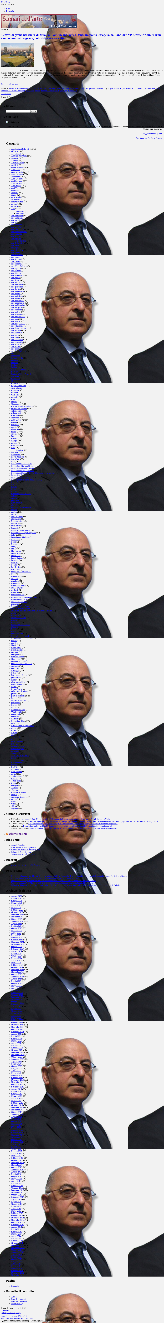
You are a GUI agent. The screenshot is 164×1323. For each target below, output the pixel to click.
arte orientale (16, 314)
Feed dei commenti (19, 1301)
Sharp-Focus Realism (20, 755)
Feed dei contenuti (18, 1299)
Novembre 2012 (17, 1275)
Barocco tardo (17, 358)
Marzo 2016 (16, 1183)
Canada (14, 381)
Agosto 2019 (16, 1089)
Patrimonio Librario (19, 675)
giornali (14, 505)
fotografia (15, 482)
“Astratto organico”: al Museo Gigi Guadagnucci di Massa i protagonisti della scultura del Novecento (52, 883)
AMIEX (14, 165)
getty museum (17, 503)
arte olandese (16, 310)
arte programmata (18, 323)
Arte (41, 88)
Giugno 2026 (16, 901)
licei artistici (16, 553)
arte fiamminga (17, 264)
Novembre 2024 (17, 944)
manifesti (15, 581)
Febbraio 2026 (17, 910)
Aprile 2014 (16, 1236)
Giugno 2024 (16, 956)
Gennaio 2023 (17, 995)
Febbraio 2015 (17, 1213)
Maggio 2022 (16, 1013)
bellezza (14, 363)
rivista (13, 730)
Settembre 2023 (17, 976)
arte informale (16, 282)
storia (13, 774)
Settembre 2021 (17, 1032)
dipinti (13, 431)
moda (13, 613)
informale (15, 523)
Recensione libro (18, 721)
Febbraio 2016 (17, 1185)
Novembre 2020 (17, 1055)
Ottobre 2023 (16, 974)
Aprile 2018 (16, 1126)
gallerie (14, 496)
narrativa (14, 643)
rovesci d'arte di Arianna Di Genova (25, 865)
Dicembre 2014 (17, 1218)
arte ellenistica (17, 250)
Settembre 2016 (17, 1169)
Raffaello (15, 719)
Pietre (13, 680)
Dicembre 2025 (17, 914)
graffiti (14, 510)
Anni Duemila (22, 88)
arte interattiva (17, 284)
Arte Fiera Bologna (19, 266)
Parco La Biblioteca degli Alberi (54, 91)
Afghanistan (16, 153)
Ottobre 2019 (16, 1084)
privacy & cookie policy (10, 1313)
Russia (14, 732)
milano (37, 91)
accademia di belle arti (20, 149)
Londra (14, 565)
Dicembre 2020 (17, 1052)
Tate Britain (16, 781)
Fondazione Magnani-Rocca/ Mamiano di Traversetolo (33, 473)
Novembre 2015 (17, 1192)
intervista (15, 528)
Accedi (14, 1297)
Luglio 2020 (16, 1064)
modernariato (16, 615)
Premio (14, 705)
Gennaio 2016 (17, 1188)
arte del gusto (16, 236)
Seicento (14, 744)
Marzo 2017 (16, 1156)
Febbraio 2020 (17, 1075)
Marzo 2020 (16, 1073)
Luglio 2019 (16, 1091)
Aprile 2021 (16, 1043)
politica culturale (96, 88)
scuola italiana (17, 742)
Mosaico (14, 627)
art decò (14, 206)
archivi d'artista (17, 202)
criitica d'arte (49, 88)
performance (16, 677)
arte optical (15, 312)
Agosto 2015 (16, 1199)
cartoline (14, 392)
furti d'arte (15, 489)
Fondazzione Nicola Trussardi (13, 91)
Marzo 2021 (16, 1045)
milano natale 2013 (19, 599)
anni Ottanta (34, 88)
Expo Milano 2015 (127, 88)
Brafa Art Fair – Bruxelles (21, 374)
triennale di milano (18, 792)
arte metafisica (17, 296)
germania (15, 500)
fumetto (14, 487)
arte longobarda (17, 291)
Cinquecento (16, 404)
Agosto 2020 (16, 1061)
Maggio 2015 (16, 1206)
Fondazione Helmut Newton (22, 468)
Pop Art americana (18, 700)
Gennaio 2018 (17, 1133)
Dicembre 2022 (17, 997)
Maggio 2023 (16, 986)
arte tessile (15, 346)
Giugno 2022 (16, 1011)
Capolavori (15, 383)
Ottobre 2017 (16, 1140)
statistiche (15, 769)
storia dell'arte (16, 776)
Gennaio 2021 (17, 1050)
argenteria (20, 211)
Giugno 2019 (16, 1094)
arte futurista (16, 273)
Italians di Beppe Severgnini (22, 852)
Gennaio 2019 (17, 1105)
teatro (13, 783)
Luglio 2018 (16, 1119)
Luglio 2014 (16, 1229)
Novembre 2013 (17, 1248)
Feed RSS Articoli (8, 1318)
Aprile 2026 (16, 905)
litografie (14, 560)
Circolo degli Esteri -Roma (22, 406)
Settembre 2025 (17, 921)
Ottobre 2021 (16, 1029)
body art (14, 372)
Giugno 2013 (16, 1259)
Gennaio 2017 (17, 1160)
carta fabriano (16, 388)
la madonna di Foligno (20, 537)
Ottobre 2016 (16, 1167)
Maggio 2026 (16, 903)
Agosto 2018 (16, 1117)
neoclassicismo (17, 650)
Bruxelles (15, 376)
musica (14, 641)
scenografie (15, 737)
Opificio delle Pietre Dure (21, 664)
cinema (14, 402)
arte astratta (15, 222)
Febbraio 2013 (17, 1268)
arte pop (14, 319)
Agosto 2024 (16, 951)
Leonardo (15, 544)
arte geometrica (17, 275)
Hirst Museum (17, 516)
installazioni (75, 88)
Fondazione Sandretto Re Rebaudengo (27, 480)
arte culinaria (16, 234)
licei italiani (15, 556)
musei (13, 631)
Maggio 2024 (16, 958)
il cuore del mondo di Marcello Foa (25, 850)
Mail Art (14, 579)
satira (13, 735)
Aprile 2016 (16, 1181)
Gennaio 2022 (17, 1022)
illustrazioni (16, 519)
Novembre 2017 (17, 1137)
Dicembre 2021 (17, 1025)
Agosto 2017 (16, 1144)
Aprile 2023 (16, 988)
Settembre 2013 (17, 1252)
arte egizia (15, 248)
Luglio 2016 (16, 1174)
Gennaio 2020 (17, 1078)
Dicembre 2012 (17, 1273)
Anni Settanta (16, 183)
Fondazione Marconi (19, 475)
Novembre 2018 (17, 1110)
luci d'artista (16, 567)
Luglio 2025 (16, 926)
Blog (8, 9)
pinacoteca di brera (19, 682)
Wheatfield (72, 91)
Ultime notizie (18, 833)
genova (14, 498)
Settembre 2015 (17, 1197)
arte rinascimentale (18, 328)
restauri (14, 723)
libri (12, 549)
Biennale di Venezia (19, 369)
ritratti (13, 728)
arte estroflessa (17, 255)
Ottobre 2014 (16, 1222)
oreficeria (15, 666)
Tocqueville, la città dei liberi (23, 854)
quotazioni (15, 714)
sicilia (13, 758)
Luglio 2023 (16, 981)
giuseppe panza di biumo (21, 507)
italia (13, 535)
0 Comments (6, 94)
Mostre (14, 629)
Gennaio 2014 (17, 1243)
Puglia (13, 707)
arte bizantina (16, 225)
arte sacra (15, 337)
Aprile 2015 (16, 1208)
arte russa (15, 335)
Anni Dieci (15, 170)
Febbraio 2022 (17, 1020)
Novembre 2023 (17, 972)
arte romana (16, 330)
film (12, 461)
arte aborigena (17, 215)
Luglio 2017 (16, 1146)
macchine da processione (21, 572)
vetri (13, 804)
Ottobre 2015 (16, 1195)
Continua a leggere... (9, 84)
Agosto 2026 (16, 896)
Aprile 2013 (16, 1264)
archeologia (16, 197)
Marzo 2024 (16, 963)
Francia (14, 484)
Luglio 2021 (16, 1036)
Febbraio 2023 (17, 992)
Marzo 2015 (16, 1211)
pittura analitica (17, 684)
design (14, 427)
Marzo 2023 (16, 990)
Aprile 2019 (16, 1098)
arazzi (13, 195)
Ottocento (15, 668)
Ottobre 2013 (16, 1250)
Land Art (84, 88)
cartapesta (15, 390)
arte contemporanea (19, 232)
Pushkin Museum (18, 709)
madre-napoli (16, 576)
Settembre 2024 (17, 949)
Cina (13, 399)
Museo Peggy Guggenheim (22, 638)
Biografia (10, 11)
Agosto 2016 (16, 1172)
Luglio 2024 (16, 953)
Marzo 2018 (16, 1128)
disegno (14, 434)
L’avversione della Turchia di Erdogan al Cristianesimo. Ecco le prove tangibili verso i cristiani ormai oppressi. (72, 824)
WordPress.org (17, 1304)
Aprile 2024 (16, 960)
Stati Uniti (15, 767)
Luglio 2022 (16, 1009)
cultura (58, 88)
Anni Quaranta (17, 179)
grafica (14, 512)
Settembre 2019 (17, 1087)
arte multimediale (18, 305)
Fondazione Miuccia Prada (22, 477)
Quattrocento (16, 712)
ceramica (14, 397)
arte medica (15, 294)
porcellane (15, 703)
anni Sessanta (16, 181)
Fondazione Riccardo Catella (148, 88)
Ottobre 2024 (16, 947)
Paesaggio (15, 670)
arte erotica (15, 252)
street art (14, 778)
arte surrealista (17, 342)
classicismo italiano (19, 408)
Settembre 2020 (17, 1059)
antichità (14, 192)
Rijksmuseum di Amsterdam (22, 726)
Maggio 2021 (16, 1041)
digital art (15, 429)
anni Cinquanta (17, 167)
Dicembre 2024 (17, 942)
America (12, 88)
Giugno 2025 (16, 928)
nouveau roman (17, 657)
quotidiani (15, 716)
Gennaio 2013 (17, 1271)
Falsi (13, 448)
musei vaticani (17, 634)
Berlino (14, 365)
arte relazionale (17, 326)
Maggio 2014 (16, 1234)
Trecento (14, 790)
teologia (14, 785)
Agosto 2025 (16, 924)
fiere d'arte (15, 459)
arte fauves (15, 261)
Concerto (15, 415)
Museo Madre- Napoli (20, 636)
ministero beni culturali (20, 608)
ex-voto (14, 443)
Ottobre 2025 (16, 919)
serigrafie (15, 751)
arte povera (15, 321)
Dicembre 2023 (17, 970)
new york (15, 654)
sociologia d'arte (17, 760)
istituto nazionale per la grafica (23, 533)
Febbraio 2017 (17, 1158)
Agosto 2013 (16, 1254)
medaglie (15, 590)
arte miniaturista (17, 300)
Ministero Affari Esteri (20, 606)
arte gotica (15, 277)
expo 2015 (15, 445)
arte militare (16, 298)
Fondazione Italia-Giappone (22, 471)
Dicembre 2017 (17, 1135)
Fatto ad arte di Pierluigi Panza (23, 847)
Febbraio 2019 (17, 1103)
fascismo (65, 88)
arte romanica (16, 333)
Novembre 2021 (17, 1027)
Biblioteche (15, 367)
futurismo (15, 491)
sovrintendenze (17, 762)
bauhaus (14, 360)
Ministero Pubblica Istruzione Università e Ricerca (31, 611)
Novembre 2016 (17, 1165)
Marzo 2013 (16, 1266)
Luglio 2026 (16, 898)
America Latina (17, 163)
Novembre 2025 (17, 917)
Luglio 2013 (16, 1257)
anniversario (16, 190)
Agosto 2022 (16, 1006)
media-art (15, 592)
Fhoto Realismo (17, 457)
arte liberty (15, 289)
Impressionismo (17, 521)
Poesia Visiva (16, 689)
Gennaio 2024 (17, 967)
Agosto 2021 (16, 1034)
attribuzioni (15, 356)
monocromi (15, 622)
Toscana (14, 788)
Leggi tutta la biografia (152, 133)
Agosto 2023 (16, 979)
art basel (14, 204)
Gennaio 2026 (17, 912)
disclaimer (5, 1310)
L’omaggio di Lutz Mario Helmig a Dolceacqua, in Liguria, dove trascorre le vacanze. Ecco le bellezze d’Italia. (65, 819)
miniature (15, 604)
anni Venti (15, 188)
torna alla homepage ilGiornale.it (14, 1316)
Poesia (14, 686)
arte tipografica (17, 349)
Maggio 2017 (16, 1151)
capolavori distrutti (18, 385)
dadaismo (15, 425)
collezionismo (16, 411)
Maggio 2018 (16, 1123)
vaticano (14, 801)
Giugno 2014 (16, 1231)
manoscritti (15, 583)
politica (14, 693)
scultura (14, 739)
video (13, 806)
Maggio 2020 (16, 1068)
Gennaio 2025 (17, 940)
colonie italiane (17, 413)
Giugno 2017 (16, 1149)
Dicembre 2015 (17, 1190)
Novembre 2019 (17, 1082)
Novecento (15, 659)
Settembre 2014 (17, 1225)
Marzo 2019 (16, 1100)
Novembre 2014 (17, 1220)
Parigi (13, 673)
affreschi (14, 151)
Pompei (14, 698)
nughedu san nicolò (19, 661)
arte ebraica (15, 245)
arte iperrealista (17, 287)
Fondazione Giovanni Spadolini (24, 466)
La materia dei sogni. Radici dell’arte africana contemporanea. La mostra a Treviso (44, 878)
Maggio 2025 (16, 930)
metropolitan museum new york (24, 597)
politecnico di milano (19, 691)
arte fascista (16, 259)
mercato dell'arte (17, 595)
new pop (14, 652)
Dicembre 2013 (17, 1245)
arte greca (15, 280)
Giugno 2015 (16, 1204)
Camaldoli (15, 379)
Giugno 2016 (16, 1176)
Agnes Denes (113, 88)
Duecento (15, 436)
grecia (13, 514)
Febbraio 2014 (17, 1241)
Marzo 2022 (16, 1018)
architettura (15, 199)
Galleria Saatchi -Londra (21, 493)
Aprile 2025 (16, 933)
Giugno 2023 (16, 983)
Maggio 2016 (16, 1179)
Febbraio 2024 (17, 965)
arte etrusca (15, 257)
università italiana (18, 797)
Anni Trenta (16, 186)
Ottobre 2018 (16, 1112)
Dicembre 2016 (17, 1163)
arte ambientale (17, 218)
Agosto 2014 (16, 1227)
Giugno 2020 (16, 1066)
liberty (13, 546)
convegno (15, 418)
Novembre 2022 (17, 999)
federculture (16, 454)
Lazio (13, 542)
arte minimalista (17, 303)
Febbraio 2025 (17, 937)
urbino (14, 799)
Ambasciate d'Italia (19, 156)
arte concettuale (17, 229)
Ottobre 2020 (16, 1057)
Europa (14, 441)
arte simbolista (17, 340)
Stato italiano (16, 772)
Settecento (15, 753)
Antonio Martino (18, 845)
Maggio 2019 (16, 1096)
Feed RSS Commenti (24, 1318)
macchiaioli (15, 569)
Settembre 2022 (17, 1004)
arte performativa (18, 317)
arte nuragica (16, 307)
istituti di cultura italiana (20, 530)
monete (14, 620)
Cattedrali (15, 395)
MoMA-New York (18, 618)
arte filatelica (16, 271)
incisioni (19, 450)
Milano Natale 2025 (19, 601)
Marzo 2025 (16, 935)
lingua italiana (17, 558)
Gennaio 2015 (17, 1215)
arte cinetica (21, 241)
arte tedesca (16, 344)
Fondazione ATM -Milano (21, 464)
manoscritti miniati (18, 585)
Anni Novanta (17, 174)
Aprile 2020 (16, 1071)
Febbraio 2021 (17, 1048)
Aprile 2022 (16, 1015)
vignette (14, 808)
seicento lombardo (18, 746)
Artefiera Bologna (18, 351)
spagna (14, 765)
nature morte (16, 647)
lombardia (15, 562)
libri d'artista (16, 551)
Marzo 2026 (16, 907)
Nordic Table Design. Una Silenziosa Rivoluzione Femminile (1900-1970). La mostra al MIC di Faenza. (53, 881)
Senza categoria (17, 749)
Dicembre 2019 (17, 1080)
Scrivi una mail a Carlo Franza (149, 138)
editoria (14, 438)
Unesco (14, 794)
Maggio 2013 (16, 1261)
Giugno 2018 (16, 1121)
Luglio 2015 (16, 1202)
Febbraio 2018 (17, 1130)
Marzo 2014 (16, 1238)
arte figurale (16, 268)
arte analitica (16, 220)
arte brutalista (16, 227)
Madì (13, 574)
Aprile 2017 (16, 1153)
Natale (14, 645)
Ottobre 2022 (16, 1002)
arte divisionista (17, 243)
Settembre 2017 (17, 1142)
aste (12, 353)
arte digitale (16, 238)
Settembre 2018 (17, 1114)
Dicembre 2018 (17, 1107)
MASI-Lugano (17, 588)
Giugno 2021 (16, 1038)
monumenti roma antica (20, 624)
